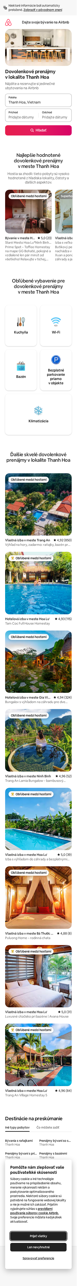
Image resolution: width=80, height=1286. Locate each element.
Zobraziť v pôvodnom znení (42, 10)
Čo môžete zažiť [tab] (47, 1127)
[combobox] (38, 102)
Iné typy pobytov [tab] (17, 1127)
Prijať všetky (38, 1236)
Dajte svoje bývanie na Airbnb (45, 22)
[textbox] (22, 117)
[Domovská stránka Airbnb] (8, 22)
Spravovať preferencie (38, 1258)
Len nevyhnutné (38, 1247)
